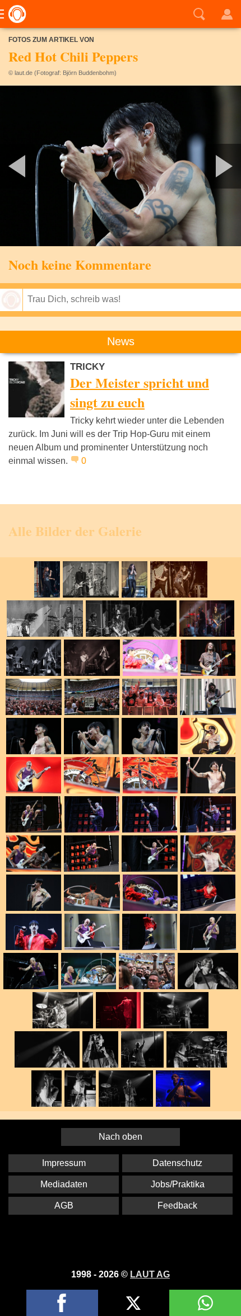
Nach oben (120, 1136)
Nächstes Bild (120, 166)
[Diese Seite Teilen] (62, 1303)
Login (227, 14)
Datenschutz (177, 1163)
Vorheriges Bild (40, 166)
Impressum (64, 1163)
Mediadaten (63, 1184)
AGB (63, 1205)
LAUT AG (150, 1274)
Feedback (177, 1205)
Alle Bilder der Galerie (75, 530)
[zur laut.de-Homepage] (14, 14)
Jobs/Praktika (178, 1184)
